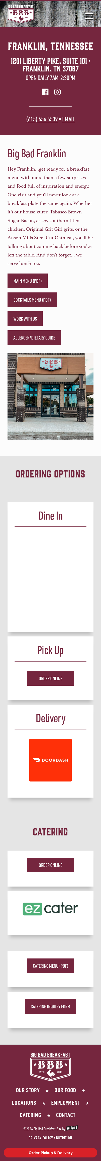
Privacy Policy (41, 1137)
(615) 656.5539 (42, 119)
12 (71, 436)
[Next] (83, 396)
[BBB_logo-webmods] (42, 14)
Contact (65, 1114)
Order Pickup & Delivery (51, 1152)
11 (67, 436)
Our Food (65, 1090)
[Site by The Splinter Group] (72, 1129)
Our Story (28, 1090)
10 (63, 436)
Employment (65, 1102)
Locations (24, 1102)
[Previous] (18, 396)
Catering (30, 1114)
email (68, 119)
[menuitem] (87, 14)
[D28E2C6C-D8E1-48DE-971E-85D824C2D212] (50, 908)
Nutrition (64, 1137)
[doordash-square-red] (50, 760)
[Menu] (87, 14)
